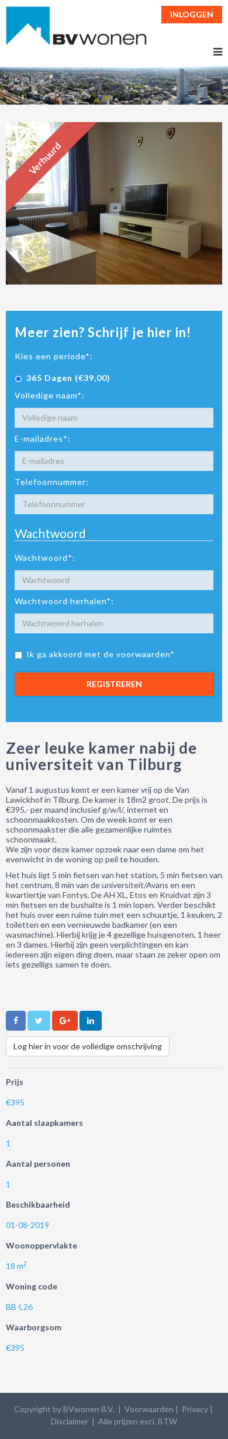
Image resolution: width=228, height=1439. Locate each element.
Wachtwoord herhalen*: (64, 601)
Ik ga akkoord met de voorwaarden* (100, 654)
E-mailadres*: (43, 438)
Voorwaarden (149, 1409)
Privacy (195, 1409)
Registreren (114, 684)
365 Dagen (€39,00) (68, 378)
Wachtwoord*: (45, 558)
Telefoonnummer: (52, 482)
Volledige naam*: (50, 395)
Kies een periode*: (54, 356)
